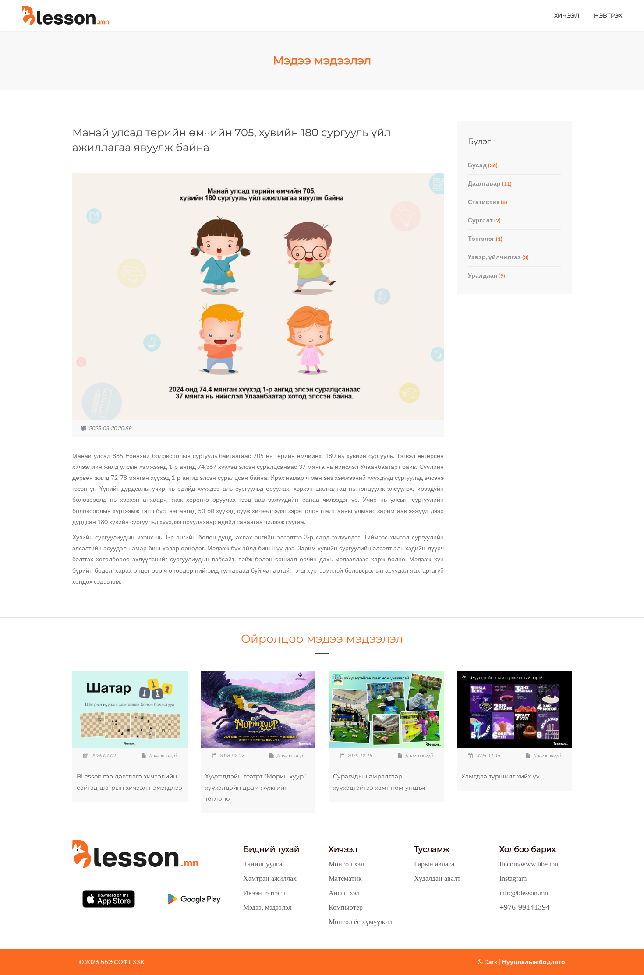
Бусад (483, 165)
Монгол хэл (346, 864)
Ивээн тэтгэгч (264, 893)
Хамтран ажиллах (270, 878)
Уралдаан (486, 275)
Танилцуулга (262, 864)
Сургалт (484, 220)
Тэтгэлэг (485, 238)
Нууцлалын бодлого (533, 961)
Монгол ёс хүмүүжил (361, 922)
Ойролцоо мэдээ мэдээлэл (322, 639)
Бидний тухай (271, 849)
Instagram (513, 878)
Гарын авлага (434, 864)
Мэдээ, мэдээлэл (267, 907)
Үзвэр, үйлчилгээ (498, 256)
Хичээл (566, 15)
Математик (345, 878)
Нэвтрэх (608, 15)
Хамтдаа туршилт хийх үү (500, 776)
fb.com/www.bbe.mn (528, 864)
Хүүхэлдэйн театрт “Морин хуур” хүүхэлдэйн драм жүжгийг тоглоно (255, 787)
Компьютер (346, 907)
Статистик (487, 201)
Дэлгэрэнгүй (162, 755)
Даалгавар (490, 183)
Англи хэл (344, 893)
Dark (490, 961)
